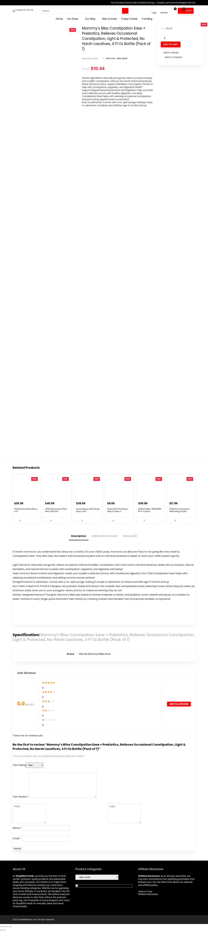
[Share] (7, 926)
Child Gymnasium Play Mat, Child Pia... (56, 510)
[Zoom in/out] (1, 926)
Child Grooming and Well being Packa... (179, 510)
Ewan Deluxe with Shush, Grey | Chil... (88, 510)
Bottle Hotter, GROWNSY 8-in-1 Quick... (149, 510)
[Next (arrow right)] (4, 930)
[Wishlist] (164, 9)
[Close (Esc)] (10, 926)
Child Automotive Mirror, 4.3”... (26, 510)
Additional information (104, 536)
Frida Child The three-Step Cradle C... (118, 510)
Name (17, 828)
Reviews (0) (130, 536)
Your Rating (19, 765)
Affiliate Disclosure (148, 894)
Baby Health (122, 58)
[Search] (125, 11)
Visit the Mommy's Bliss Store (95, 653)
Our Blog (90, 19)
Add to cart (170, 44)
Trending (147, 19)
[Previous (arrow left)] (1, 930)
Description (78, 536)
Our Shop (72, 19)
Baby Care (110, 58)
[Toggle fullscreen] (4, 926)
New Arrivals (109, 19)
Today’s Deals (129, 19)
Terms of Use (145, 891)
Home (59, 19)
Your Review (21, 796)
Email (17, 838)
